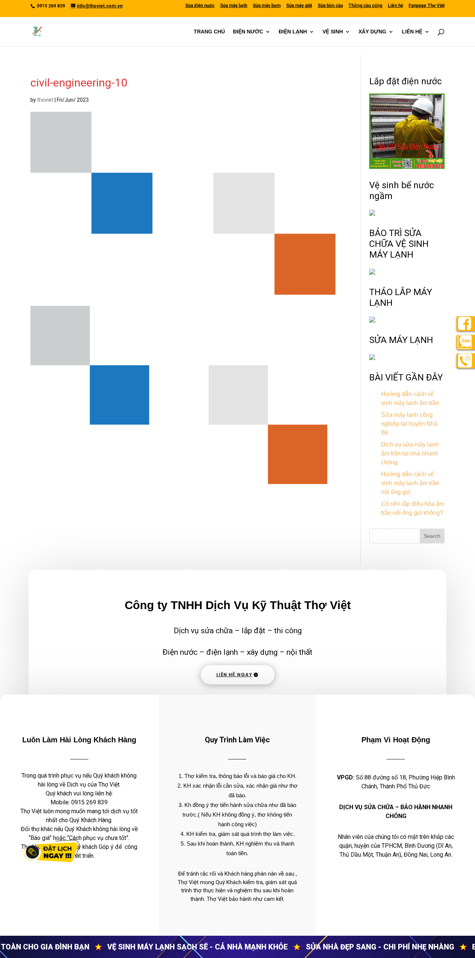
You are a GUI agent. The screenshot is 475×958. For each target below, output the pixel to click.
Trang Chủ (209, 32)
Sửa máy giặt (299, 5)
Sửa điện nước (199, 5)
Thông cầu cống (365, 5)
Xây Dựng (372, 32)
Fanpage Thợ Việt (427, 5)
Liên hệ (395, 5)
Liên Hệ (412, 32)
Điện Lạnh (293, 32)
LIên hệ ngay (234, 674)
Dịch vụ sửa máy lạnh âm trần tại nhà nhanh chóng (410, 453)
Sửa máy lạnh (233, 5)
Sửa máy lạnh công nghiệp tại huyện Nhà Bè (409, 424)
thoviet (45, 100)
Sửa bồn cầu (330, 5)
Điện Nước (248, 32)
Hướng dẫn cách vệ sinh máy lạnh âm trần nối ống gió (410, 483)
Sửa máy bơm (267, 5)
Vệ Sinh (332, 32)
